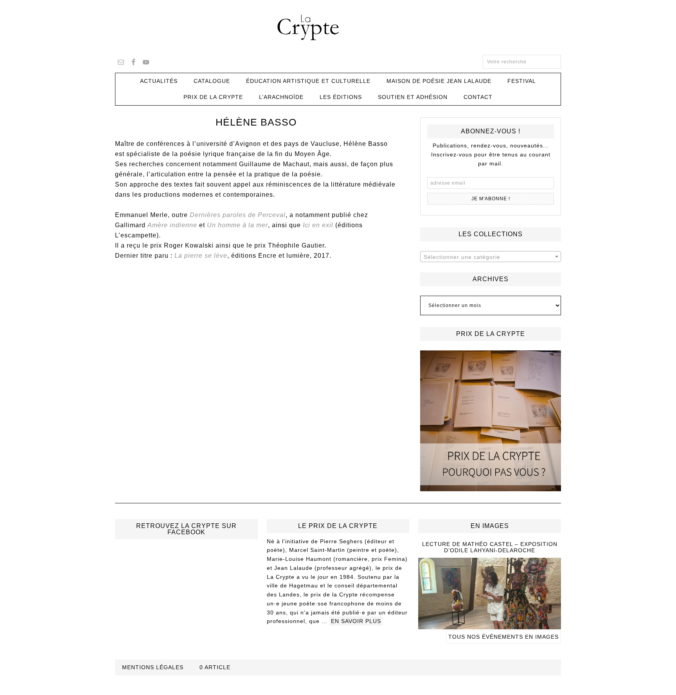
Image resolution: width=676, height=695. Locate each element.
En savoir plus (356, 621)
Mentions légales (152, 667)
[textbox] (491, 256)
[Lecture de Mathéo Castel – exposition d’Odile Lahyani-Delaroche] (489, 626)
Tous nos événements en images (503, 637)
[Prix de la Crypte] (490, 420)
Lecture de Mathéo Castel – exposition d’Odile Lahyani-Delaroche (489, 547)
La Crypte (338, 27)
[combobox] (490, 256)
